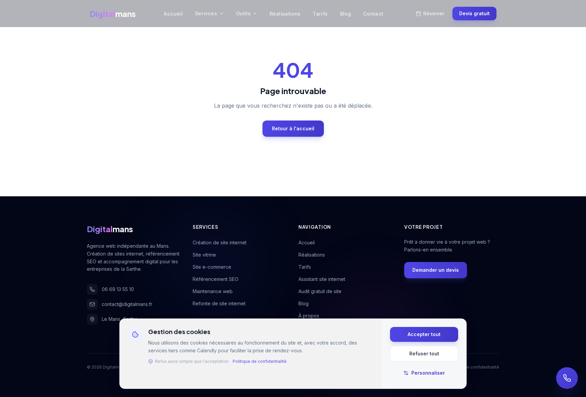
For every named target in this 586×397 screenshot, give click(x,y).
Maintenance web (213, 291)
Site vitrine (204, 255)
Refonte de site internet (219, 303)
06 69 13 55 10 (118, 289)
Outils (243, 13)
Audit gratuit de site (319, 291)
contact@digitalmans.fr (127, 304)
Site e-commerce (212, 267)
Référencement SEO (215, 279)
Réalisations (285, 14)
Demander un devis (435, 270)
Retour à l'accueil (293, 128)
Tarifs (320, 14)
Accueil (173, 14)
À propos (308, 315)
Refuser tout (424, 353)
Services (206, 13)
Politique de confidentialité (260, 361)
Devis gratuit (474, 13)
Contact (373, 14)
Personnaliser (428, 373)
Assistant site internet (321, 279)
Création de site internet (220, 242)
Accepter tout (424, 334)
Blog (345, 14)
